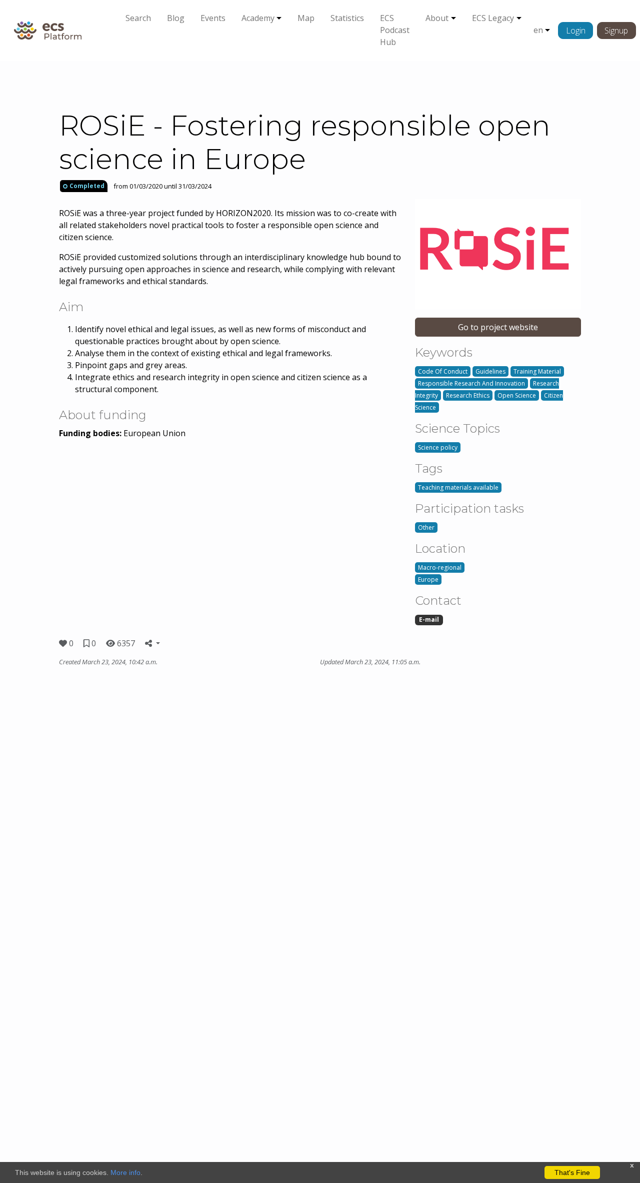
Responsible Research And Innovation (471, 383)
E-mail (429, 619)
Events (213, 18)
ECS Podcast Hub (395, 30)
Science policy (438, 447)
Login (576, 30)
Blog (175, 18)
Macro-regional (440, 567)
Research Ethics (468, 395)
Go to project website (498, 327)
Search (138, 18)
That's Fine (572, 1172)
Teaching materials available (458, 487)
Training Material (537, 371)
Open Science (517, 395)
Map (306, 18)
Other (426, 527)
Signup (616, 30)
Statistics (347, 18)
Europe (428, 579)
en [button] (538, 30)
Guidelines (491, 371)
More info (125, 1172)
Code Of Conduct (443, 371)
